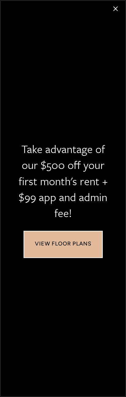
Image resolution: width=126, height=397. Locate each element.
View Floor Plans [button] (63, 244)
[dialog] (63, 198)
